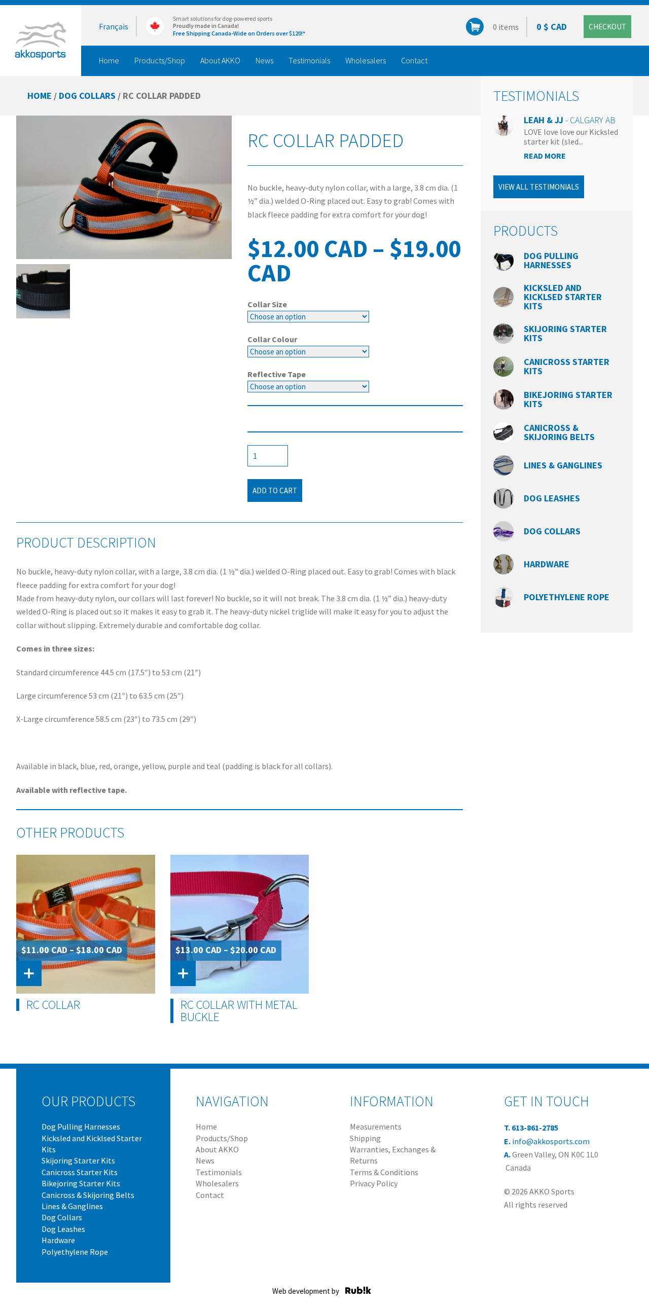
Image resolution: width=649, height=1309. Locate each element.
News (264, 60)
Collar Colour (272, 339)
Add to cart (275, 490)
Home (109, 60)
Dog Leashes (552, 498)
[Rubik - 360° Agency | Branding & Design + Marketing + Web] (358, 1290)
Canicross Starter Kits (566, 366)
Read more (545, 156)
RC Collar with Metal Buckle (239, 1011)
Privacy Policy (374, 1183)
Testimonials (309, 60)
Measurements (376, 1126)
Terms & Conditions (384, 1172)
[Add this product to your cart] (29, 973)
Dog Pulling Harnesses (551, 260)
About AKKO (220, 60)
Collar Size (267, 304)
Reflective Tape (276, 374)
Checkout (607, 26)
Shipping (365, 1138)
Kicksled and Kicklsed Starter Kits (563, 297)
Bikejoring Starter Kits (568, 399)
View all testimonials (538, 187)
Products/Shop (159, 60)
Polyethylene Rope (566, 597)
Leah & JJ (570, 120)
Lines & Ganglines (563, 465)
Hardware (546, 564)
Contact (414, 60)
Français (113, 26)
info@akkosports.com (551, 1141)
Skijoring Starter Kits (565, 333)
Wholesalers (365, 60)
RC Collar (53, 1005)
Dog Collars (87, 95)
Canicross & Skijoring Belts (559, 432)
